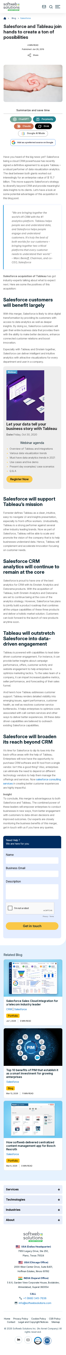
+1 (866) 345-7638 (34, 1298)
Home (7, 1318)
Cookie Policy (39, 1318)
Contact (11, 1322)
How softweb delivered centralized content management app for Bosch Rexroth (30, 1146)
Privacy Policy (21, 1318)
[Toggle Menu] (57, 6)
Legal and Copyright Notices (33, 1322)
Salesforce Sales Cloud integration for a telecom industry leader (32, 1002)
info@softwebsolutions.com (35, 1303)
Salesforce (25, 18)
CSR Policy (55, 1318)
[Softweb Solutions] (33, 1236)
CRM (9, 1009)
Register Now (19, 479)
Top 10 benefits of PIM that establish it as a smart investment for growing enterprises (32, 1073)
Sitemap (55, 1322)
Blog (14, 18)
